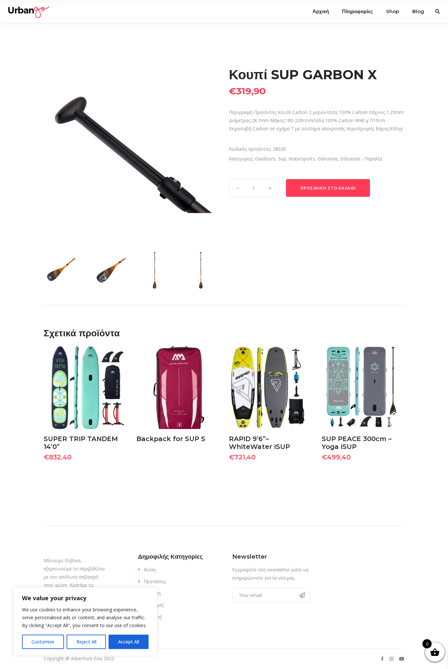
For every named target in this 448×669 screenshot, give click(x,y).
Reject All (86, 642)
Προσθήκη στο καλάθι (328, 188)
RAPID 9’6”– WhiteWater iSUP (259, 443)
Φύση (150, 570)
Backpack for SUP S (170, 439)
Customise (42, 642)
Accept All (128, 642)
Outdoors (265, 159)
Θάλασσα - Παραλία (361, 159)
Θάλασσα (327, 159)
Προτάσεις (155, 581)
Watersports (302, 159)
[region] (85, 621)
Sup (282, 159)
